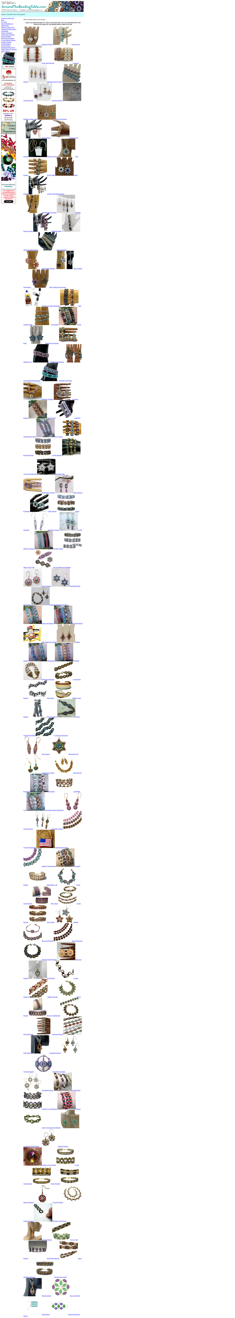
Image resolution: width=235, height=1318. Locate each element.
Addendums (4, 31)
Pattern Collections (6, 33)
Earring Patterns (5, 46)
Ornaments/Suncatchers (8, 47)
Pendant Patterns (6, 44)
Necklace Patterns (6, 42)
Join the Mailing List (7, 24)
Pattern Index (5, 25)
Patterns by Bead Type (7, 27)
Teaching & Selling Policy (8, 29)
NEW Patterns (5, 51)
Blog (2, 20)
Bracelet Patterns (6, 36)
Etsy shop (4, 22)
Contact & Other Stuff (7, 18)
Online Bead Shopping (8, 35)
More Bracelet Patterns (7, 38)
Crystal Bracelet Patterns (8, 40)
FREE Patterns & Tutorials (9, 49)
